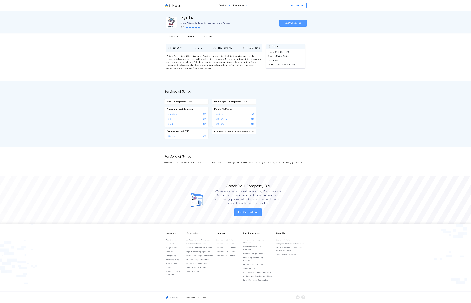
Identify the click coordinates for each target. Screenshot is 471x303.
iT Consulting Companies (197, 259)
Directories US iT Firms (226, 240)
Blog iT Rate (171, 248)
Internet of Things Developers (199, 256)
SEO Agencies (249, 268)
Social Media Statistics (286, 255)
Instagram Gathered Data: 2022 (290, 244)
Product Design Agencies (254, 254)
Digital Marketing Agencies (198, 252)
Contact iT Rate (283, 240)
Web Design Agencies (196, 267)
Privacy (203, 297)
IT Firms (169, 267)
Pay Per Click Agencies (253, 264)
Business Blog (172, 263)
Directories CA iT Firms (226, 248)
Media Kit (170, 244)
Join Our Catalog (248, 212)
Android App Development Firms (257, 276)
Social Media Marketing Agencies (257, 272)
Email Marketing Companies (255, 280)
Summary (173, 36)
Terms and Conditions (190, 297)
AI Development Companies (198, 240)
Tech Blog (170, 252)
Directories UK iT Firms (226, 244)
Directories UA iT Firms (226, 252)
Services (191, 36)
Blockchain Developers (196, 244)
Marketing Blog (172, 259)
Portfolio (208, 36)
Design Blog (171, 256)
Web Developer (193, 271)
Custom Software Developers (199, 248)
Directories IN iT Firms (225, 256)
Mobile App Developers (196, 263)
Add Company (172, 240)
